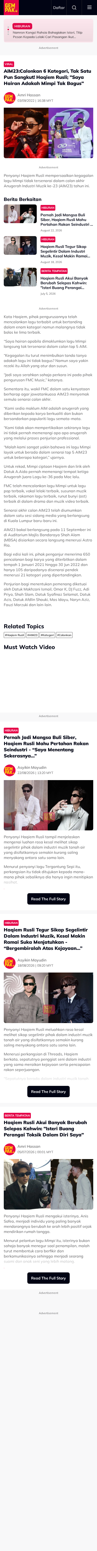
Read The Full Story (48, 899)
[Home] (11, 7)
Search (74, 7)
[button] (8, 27)
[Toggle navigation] (89, 7)
